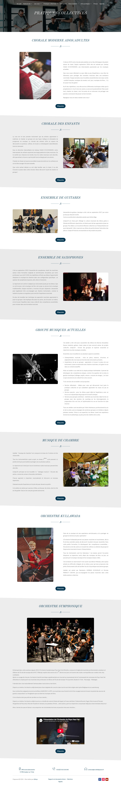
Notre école (26, 4)
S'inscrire (60, 106)
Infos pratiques (85, 4)
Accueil (19, 4)
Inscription (63, 4)
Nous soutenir (72, 4)
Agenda (102, 4)
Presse (96, 4)
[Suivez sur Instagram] (103, 779)
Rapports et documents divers (57, 779)
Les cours (37, 4)
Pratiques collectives (50, 4)
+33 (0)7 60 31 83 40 (62, 769)
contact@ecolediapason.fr (95, 769)
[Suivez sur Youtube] (106, 779)
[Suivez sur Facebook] (99, 779)
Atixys (36, 779)
